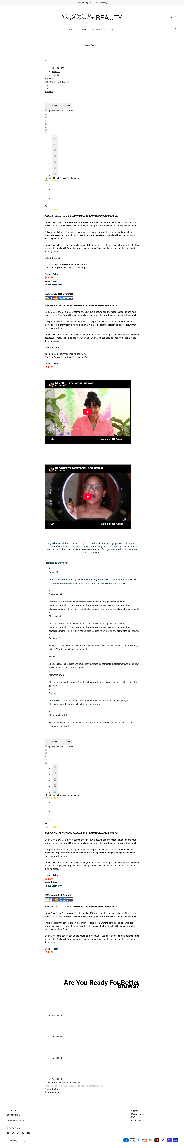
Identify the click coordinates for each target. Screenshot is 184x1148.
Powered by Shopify (15, 1140)
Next (68, 106)
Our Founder (58, 68)
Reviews (56, 71)
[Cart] (176, 29)
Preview (53, 106)
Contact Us (136, 1120)
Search (134, 1111)
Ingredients (57, 75)
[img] (171, 17)
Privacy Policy (51, 1089)
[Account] (176, 17)
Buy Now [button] (49, 78)
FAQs (133, 1117)
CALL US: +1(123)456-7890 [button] (58, 82)
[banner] (92, 16)
